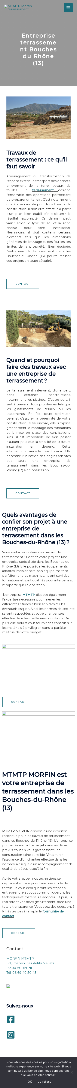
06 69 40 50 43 (24, 973)
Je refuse (44, 1081)
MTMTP (28, 595)
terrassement (43, 190)
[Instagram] (10, 1035)
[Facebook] (10, 1019)
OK (30, 1081)
